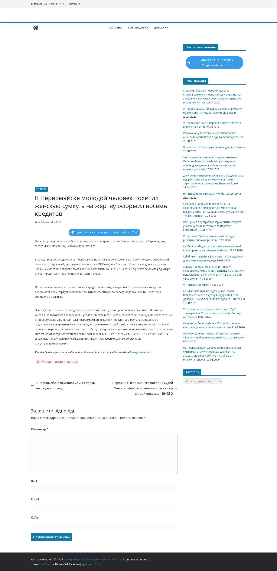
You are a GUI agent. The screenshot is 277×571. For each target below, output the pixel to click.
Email (35, 499)
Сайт (34, 517)
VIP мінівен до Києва (196, 285)
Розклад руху (138, 27)
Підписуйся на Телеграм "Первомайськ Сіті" (106, 232)
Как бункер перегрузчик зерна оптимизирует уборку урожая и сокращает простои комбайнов (212, 226)
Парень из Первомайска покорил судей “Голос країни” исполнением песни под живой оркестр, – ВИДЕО (142, 388)
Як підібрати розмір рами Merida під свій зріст (212, 193)
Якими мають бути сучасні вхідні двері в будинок (214, 147)
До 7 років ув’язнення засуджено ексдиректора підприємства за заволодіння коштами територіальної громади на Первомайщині (213, 179)
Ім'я (34, 481)
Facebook (119, 352)
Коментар (39, 429)
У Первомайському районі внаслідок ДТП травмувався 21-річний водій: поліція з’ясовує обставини (212, 313)
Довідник (161, 27)
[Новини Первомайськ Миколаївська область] (35, 27)
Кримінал (41, 189)
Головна (115, 27)
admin (57, 221)
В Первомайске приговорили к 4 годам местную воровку (66, 385)
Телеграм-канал (140, 352)
